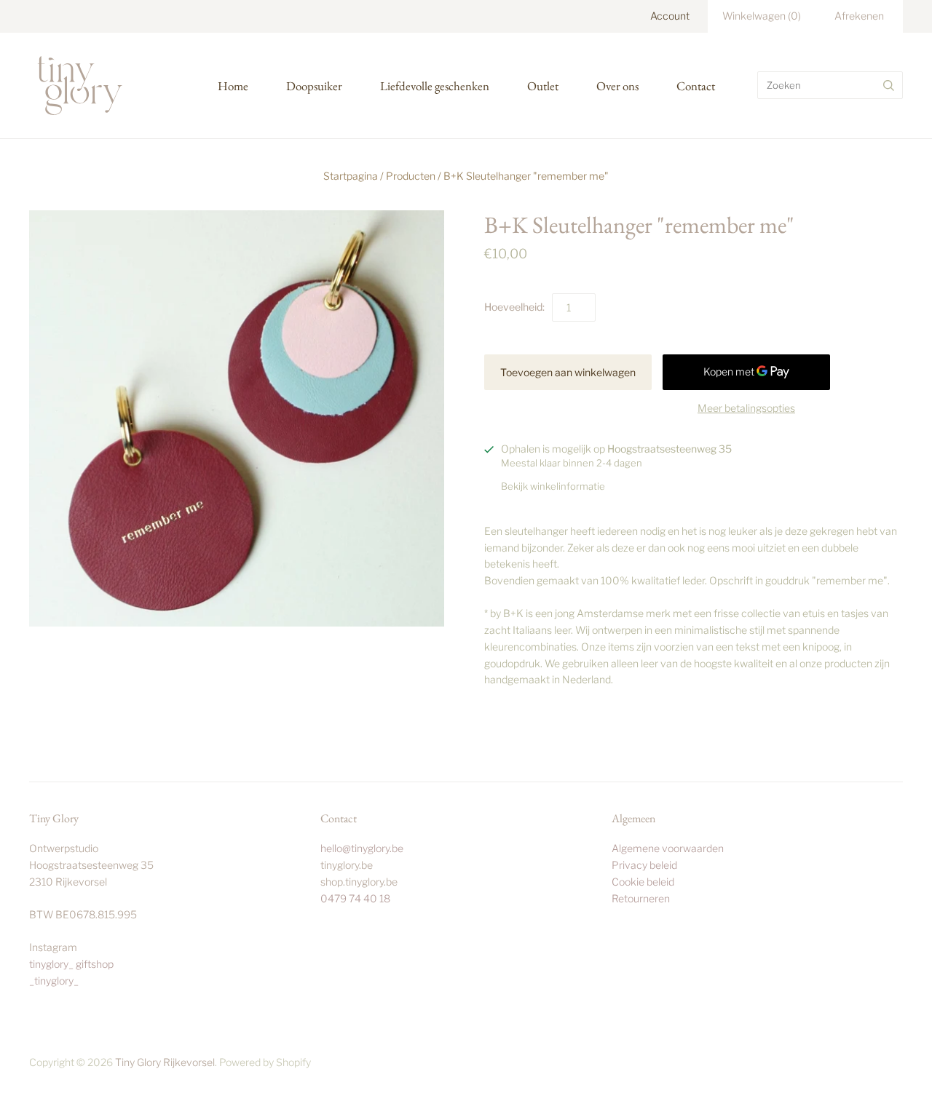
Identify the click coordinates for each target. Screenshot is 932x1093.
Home (233, 86)
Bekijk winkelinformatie (553, 486)
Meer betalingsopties (746, 408)
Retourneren (641, 898)
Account (670, 15)
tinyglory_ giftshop (71, 964)
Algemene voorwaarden (668, 848)
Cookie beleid (643, 881)
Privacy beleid (644, 865)
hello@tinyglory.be (361, 848)
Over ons (617, 86)
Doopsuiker (314, 86)
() (761, 15)
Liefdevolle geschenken (434, 86)
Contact (695, 86)
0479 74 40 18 (355, 898)
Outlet (542, 86)
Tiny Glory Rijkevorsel (165, 1062)
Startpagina (350, 176)
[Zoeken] (888, 85)
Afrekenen (859, 15)
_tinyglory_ (54, 980)
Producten (410, 176)
